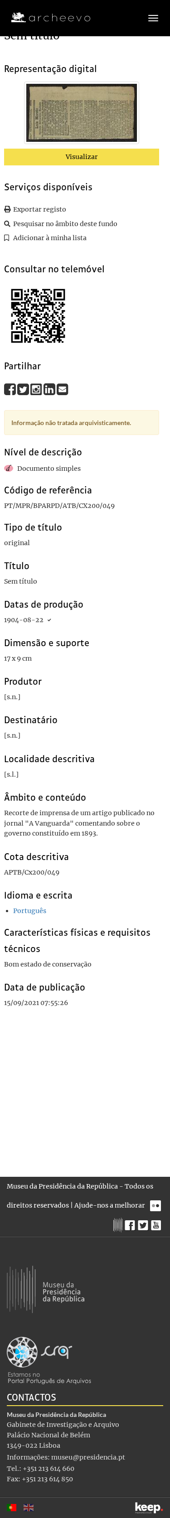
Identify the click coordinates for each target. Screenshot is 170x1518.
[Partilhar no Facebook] (10, 389)
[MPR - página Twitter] (144, 1223)
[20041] (81, 115)
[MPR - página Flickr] (156, 1203)
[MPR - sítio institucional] (119, 1224)
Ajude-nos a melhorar (109, 1205)
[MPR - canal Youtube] (157, 1222)
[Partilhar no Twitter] (23, 389)
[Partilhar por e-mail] (62, 389)
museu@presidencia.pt (88, 1457)
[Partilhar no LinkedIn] (50, 389)
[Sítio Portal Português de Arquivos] (49, 1360)
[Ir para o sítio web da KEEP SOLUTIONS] (149, 1507)
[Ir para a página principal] (45, 18)
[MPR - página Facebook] (131, 1223)
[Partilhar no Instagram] (37, 389)
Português (29, 911)
